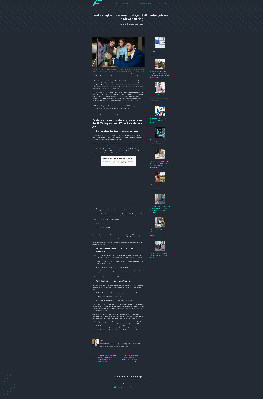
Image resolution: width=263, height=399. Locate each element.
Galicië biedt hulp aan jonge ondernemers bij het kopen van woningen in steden (158, 186)
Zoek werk (125, 3)
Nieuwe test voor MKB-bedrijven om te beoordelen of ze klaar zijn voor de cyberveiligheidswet (160, 51)
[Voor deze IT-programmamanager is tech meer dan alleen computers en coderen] (160, 250)
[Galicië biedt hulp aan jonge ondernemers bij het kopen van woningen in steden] (160, 181)
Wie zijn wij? (157, 3)
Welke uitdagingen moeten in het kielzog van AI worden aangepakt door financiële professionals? (160, 141)
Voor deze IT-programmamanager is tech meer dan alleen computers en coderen (159, 255)
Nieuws (117, 3)
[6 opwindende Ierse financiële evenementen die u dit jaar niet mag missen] (160, 115)
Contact (166, 3)
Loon (133, 3)
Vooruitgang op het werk (145, 3)
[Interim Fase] (97, 3)
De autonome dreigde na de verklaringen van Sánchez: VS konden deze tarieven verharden (130, 357)
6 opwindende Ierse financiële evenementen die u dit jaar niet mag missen (159, 120)
